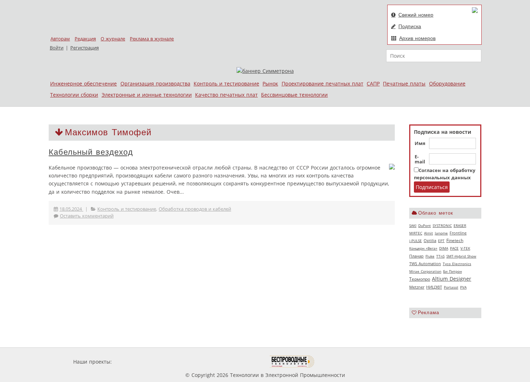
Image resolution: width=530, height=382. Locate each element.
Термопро (419, 279)
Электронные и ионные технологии (147, 94)
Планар (416, 256)
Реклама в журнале (152, 39)
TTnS (440, 256)
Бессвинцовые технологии (294, 94)
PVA (463, 287)
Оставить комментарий (87, 216)
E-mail (420, 159)
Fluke (429, 256)
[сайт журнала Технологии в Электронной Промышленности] (182, 362)
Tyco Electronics (457, 263)
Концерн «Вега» (423, 248)
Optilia (430, 240)
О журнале (113, 39)
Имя (420, 143)
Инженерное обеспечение (83, 83)
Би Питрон (452, 271)
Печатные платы (404, 83)
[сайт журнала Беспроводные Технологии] (292, 362)
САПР (373, 83)
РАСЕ (454, 248)
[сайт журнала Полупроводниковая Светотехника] (235, 362)
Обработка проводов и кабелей (195, 209)
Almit (428, 233)
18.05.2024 (71, 209)
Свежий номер (415, 14)
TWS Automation (425, 263)
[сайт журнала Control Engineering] (340, 362)
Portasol (451, 287)
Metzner (416, 287)
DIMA (443, 248)
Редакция (85, 39)
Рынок (270, 83)
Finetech (454, 240)
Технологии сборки (74, 94)
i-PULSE (415, 240)
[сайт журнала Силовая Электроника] (136, 362)
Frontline (458, 233)
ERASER (460, 225)
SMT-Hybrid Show (461, 256)
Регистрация (84, 48)
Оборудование (447, 83)
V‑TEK (465, 248)
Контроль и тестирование (226, 83)
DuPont (424, 225)
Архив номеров (417, 38)
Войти (56, 48)
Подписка (409, 26)
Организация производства (155, 83)
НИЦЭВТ (434, 287)
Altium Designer (451, 278)
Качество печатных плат (226, 94)
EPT (441, 240)
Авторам (60, 39)
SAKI (412, 225)
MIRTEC (415, 233)
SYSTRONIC (442, 225)
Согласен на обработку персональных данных (444, 174)
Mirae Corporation (425, 271)
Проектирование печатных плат (322, 83)
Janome (441, 233)
